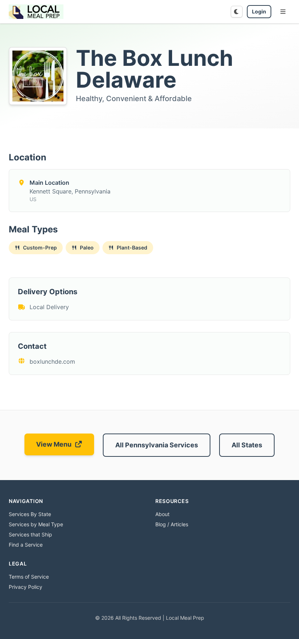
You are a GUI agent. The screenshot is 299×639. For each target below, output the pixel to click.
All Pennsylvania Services (156, 445)
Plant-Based (132, 247)
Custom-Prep (40, 247)
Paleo (87, 247)
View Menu (53, 444)
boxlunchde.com (52, 361)
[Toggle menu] (283, 11)
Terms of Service (29, 577)
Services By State (30, 514)
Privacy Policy (25, 587)
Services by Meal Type (36, 524)
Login (259, 11)
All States (247, 445)
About (162, 514)
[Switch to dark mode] (236, 11)
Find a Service (26, 545)
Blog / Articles (171, 524)
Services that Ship (30, 534)
